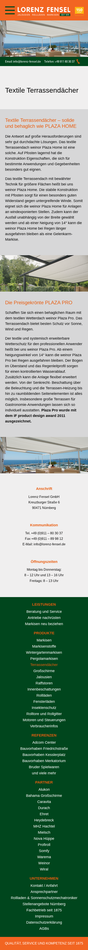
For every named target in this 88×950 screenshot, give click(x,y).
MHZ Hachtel (44, 826)
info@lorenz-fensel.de (27, 61)
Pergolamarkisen (44, 659)
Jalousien (44, 677)
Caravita (44, 802)
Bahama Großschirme (44, 796)
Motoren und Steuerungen (44, 720)
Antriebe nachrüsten (44, 618)
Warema (44, 857)
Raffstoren (44, 683)
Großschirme (44, 671)
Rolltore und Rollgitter (44, 714)
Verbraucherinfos (44, 726)
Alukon (44, 789)
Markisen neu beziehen (44, 624)
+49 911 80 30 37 (65, 61)
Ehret (44, 814)
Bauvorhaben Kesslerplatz (44, 755)
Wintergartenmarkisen (44, 652)
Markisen (44, 640)
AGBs (44, 928)
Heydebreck (44, 820)
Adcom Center (44, 742)
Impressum (44, 916)
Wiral (44, 869)
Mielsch (44, 832)
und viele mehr (44, 773)
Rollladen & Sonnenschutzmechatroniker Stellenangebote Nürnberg (44, 901)
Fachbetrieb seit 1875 (44, 910)
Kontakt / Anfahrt (44, 886)
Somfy (44, 851)
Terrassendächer (44, 665)
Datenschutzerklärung (44, 922)
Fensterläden (44, 702)
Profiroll (44, 845)
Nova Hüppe (44, 839)
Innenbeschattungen (44, 689)
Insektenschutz (44, 708)
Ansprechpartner (44, 892)
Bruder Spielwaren (44, 767)
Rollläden (44, 695)
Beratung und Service (44, 612)
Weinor (44, 863)
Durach (44, 808)
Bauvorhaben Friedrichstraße (44, 749)
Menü (9, 10)
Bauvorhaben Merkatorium (44, 761)
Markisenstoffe (44, 646)
